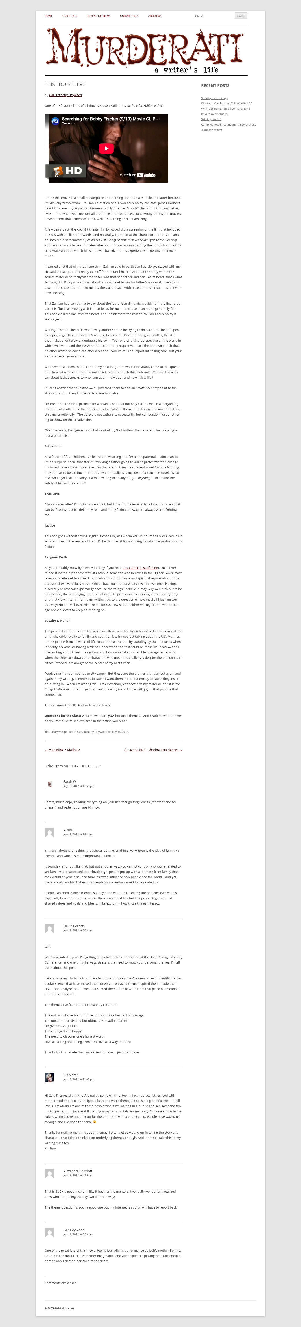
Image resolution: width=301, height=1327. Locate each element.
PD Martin (71, 1075)
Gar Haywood (73, 1230)
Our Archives (129, 16)
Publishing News (98, 16)
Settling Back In (211, 119)
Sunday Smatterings (214, 98)
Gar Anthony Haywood (65, 95)
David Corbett (73, 926)
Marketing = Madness (63, 750)
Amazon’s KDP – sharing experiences (153, 750)
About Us (155, 16)
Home (49, 16)
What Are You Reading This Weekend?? (226, 103)
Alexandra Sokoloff (77, 1171)
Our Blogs (69, 16)
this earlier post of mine (140, 568)
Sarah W (69, 781)
